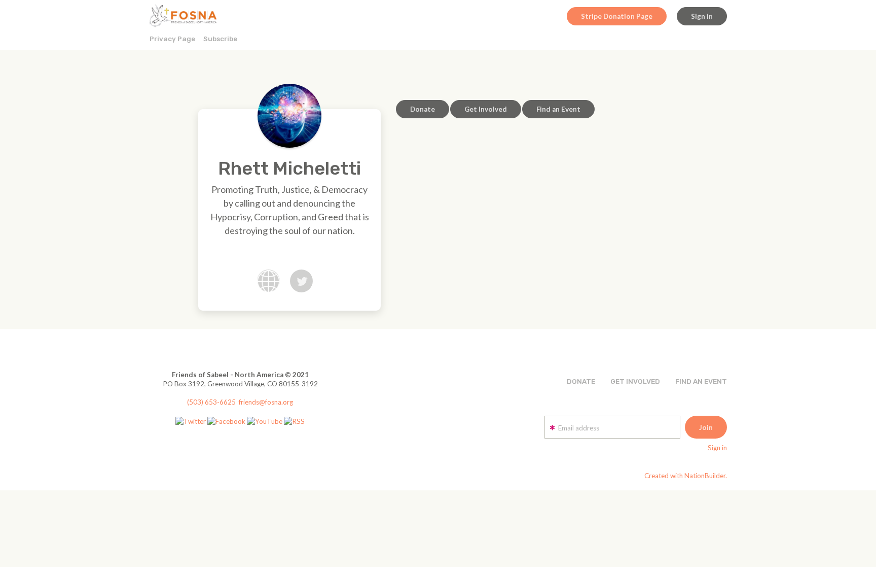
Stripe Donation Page (616, 16)
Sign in (702, 16)
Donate (422, 109)
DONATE (581, 381)
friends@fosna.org (266, 402)
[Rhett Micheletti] (289, 116)
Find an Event (558, 109)
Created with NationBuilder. (685, 476)
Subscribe (220, 39)
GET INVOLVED (635, 381)
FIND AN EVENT (701, 381)
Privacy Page (172, 39)
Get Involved (485, 109)
